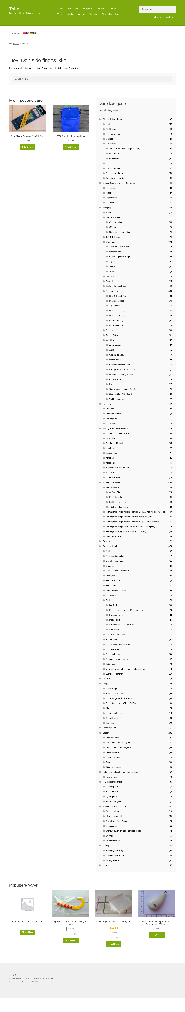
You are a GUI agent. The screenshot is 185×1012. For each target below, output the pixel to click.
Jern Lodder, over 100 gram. (118, 742)
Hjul (107, 163)
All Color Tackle (116, 492)
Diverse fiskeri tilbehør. (113, 119)
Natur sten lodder (113, 757)
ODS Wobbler (115, 379)
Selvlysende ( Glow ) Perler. (121, 625)
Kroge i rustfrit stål (114, 713)
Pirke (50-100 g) (116, 320)
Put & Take (73, 9)
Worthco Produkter (114, 674)
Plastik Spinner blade (115, 634)
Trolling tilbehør (112, 860)
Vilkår (59, 14)
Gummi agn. (111, 242)
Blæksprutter (115, 252)
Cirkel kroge (111, 688)
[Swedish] (35, 33)
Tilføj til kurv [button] (27, 147)
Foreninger (101, 9)
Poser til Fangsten (114, 801)
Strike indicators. (113, 477)
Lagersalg (81, 14)
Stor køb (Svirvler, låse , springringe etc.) (124, 831)
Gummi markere (113, 536)
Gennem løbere (116, 222)
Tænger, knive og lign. (115, 178)
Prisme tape (111, 639)
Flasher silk (111, 585)
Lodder (106, 733)
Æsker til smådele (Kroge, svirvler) (124, 149)
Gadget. (109, 139)
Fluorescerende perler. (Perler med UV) (126, 610)
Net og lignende (113, 168)
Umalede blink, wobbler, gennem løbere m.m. (126, 669)
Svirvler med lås (113, 841)
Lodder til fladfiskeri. (118, 502)
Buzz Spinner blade (114, 561)
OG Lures (113, 227)
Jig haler (113, 261)
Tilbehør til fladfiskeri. (118, 507)
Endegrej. (107, 207)
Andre (108, 212)
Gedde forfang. (112, 811)
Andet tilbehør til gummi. (120, 247)
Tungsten (110, 762)
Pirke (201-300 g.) (117, 315)
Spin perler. (114, 630)
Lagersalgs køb (109, 728)
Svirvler (109, 836)
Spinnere (110, 330)
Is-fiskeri (110, 276)
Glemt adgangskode (110, 14)
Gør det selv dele (110, 546)
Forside (16, 44)
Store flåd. (110, 472)
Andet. (109, 124)
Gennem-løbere (113, 217)
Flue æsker (114, 153)
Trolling (106, 845)
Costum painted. (116, 355)
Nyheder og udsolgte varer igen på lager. (120, 772)
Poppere (113, 384)
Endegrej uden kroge (115, 855)
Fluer (108, 708)
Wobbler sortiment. (117, 399)
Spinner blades (112, 649)
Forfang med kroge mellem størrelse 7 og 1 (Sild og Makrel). (132, 522)
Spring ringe (111, 826)
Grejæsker (111, 144)
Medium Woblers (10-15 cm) (122, 374)
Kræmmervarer (113, 791)
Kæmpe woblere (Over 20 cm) (122, 369)
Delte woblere (115, 360)
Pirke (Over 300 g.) (117, 325)
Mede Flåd (110, 463)
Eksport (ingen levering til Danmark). (119, 183)
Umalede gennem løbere (120, 232)
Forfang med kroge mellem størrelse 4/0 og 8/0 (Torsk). (130, 517)
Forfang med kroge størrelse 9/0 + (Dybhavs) (126, 531)
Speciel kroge (112, 718)
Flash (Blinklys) (113, 580)
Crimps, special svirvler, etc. (118, 571)
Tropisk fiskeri (112, 335)
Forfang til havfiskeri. (112, 482)
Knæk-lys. (110, 448)
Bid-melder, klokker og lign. (118, 433)
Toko (14, 8)
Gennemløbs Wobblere (119, 364)
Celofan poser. (112, 787)
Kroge (105, 683)
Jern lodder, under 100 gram (118, 747)
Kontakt (69, 14)
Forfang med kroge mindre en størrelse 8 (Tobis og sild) (130, 526)
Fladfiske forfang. (116, 497)
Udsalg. (106, 865)
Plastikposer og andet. (112, 782)
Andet (111, 350)
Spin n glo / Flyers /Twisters (118, 644)
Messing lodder (113, 752)
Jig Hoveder (111, 198)
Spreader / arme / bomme (117, 659)
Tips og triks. (87, 9)
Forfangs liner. (112, 418)
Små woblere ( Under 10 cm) (122, 389)
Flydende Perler (116, 615)
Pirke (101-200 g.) (117, 310)
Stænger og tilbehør (114, 173)
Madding (110, 458)
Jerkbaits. (110, 281)
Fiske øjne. (111, 575)
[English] (28, 33)
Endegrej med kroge (115, 850)
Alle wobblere (115, 345)
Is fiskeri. (110, 193)
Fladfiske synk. (112, 737)
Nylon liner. (111, 423)
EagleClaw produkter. (115, 693)
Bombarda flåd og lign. (116, 443)
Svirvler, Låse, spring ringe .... (116, 806)
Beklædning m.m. (114, 134)
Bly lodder (110, 188)
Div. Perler (114, 605)
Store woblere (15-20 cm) (120, 394)
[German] (31, 33)
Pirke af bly (111, 202)
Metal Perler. (114, 620)
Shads (112, 266)
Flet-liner (110, 409)
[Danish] (24, 33)
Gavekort (107, 541)
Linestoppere (111, 453)
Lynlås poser (111, 796)
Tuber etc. (110, 664)
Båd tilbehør (111, 129)
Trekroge (110, 723)
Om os (113, 9)
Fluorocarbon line (113, 413)
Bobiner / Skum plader (116, 556)
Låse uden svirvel (114, 816)
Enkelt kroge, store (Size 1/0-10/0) (121, 703)
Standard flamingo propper (117, 468)
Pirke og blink (112, 291)
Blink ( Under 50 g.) (117, 296)
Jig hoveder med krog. (116, 286)
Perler (108, 600)
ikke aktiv (107, 679)
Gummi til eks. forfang (116, 590)
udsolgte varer (112, 777)
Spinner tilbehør (113, 654)
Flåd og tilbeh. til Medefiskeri (115, 428)
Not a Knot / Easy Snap (116, 821)
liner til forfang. (112, 595)
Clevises (110, 566)
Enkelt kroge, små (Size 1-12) (119, 698)
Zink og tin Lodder (114, 767)
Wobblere (110, 340)
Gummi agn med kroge (119, 256)
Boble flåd (110, 438)
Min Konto (93, 14)
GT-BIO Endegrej (113, 237)
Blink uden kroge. (117, 301)
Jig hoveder (114, 306)
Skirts (111, 271)
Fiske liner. (107, 404)
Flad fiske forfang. (114, 487)
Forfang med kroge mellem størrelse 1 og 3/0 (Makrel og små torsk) (136, 512)
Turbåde (60, 9)
